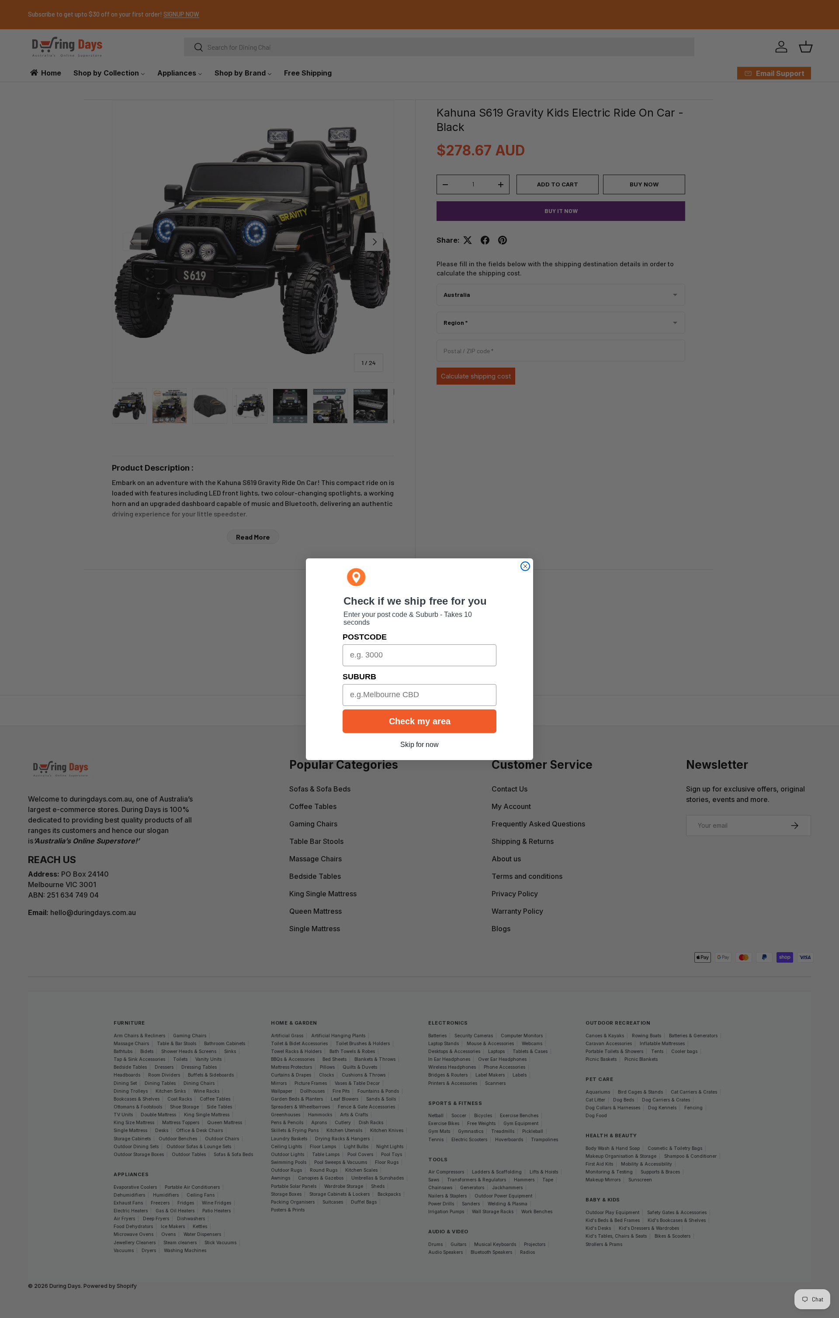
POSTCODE (365, 637)
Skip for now (419, 744)
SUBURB (359, 676)
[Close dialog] (525, 566)
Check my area (420, 721)
